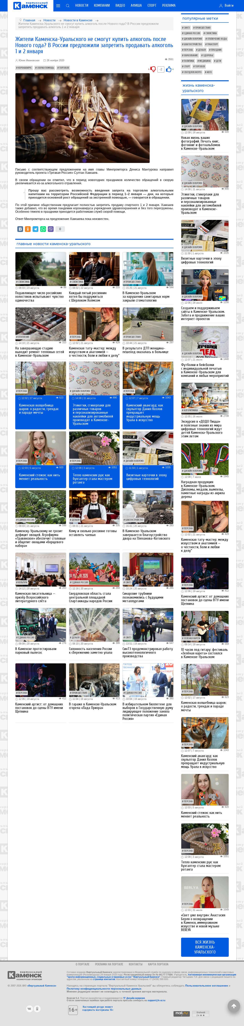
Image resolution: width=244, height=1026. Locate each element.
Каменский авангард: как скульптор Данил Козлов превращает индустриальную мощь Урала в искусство (203, 761)
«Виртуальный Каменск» (41, 985)
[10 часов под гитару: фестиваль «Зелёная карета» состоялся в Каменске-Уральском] (205, 626)
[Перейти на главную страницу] (30, 5)
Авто (209, 72)
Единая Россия (26, 520)
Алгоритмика (191, 410)
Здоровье (208, 55)
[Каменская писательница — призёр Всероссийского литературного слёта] (40, 569)
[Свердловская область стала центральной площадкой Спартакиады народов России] (94, 569)
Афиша (136, 5)
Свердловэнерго (192, 72)
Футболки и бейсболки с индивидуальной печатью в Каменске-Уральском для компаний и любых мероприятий (205, 370)
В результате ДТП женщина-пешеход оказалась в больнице (146, 350)
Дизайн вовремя (81, 391)
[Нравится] (169, 69)
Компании (102, 5)
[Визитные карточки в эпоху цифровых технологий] (148, 448)
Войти (228, 5)
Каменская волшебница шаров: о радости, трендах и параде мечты (39, 409)
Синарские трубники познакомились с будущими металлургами (143, 597)
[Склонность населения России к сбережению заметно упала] (94, 624)
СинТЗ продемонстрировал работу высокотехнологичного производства (148, 652)
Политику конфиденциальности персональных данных (104, 988)
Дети (218, 61)
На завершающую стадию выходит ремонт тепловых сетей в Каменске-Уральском (39, 352)
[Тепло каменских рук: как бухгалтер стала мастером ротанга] (94, 448)
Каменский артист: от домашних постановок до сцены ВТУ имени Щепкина (39, 708)
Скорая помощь (45, 68)
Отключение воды (217, 39)
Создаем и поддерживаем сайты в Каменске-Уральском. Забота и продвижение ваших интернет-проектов (203, 313)
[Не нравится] (153, 69)
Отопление (23, 337)
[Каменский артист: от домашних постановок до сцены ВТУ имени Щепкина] (40, 680)
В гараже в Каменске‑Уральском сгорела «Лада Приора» (92, 706)
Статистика (23, 282)
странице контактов (104, 979)
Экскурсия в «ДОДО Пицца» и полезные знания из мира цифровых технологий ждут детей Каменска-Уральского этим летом (201, 428)
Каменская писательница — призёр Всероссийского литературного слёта (35, 597)
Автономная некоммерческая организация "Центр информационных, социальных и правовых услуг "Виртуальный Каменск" (151, 975)
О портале (82, 964)
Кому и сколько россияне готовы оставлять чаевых (93, 533)
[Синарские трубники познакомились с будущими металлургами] (148, 569)
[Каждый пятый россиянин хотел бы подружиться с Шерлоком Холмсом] (94, 268)
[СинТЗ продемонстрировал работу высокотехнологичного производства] (148, 624)
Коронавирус (25, 68)
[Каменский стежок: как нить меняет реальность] (40, 448)
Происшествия (133, 282)
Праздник (216, 50)
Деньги (75, 520)
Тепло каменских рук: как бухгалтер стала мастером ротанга (92, 478)
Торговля (64, 68)
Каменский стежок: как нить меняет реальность (39, 477)
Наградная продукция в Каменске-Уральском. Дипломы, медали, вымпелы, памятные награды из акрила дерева (203, 489)
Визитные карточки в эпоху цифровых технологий (146, 477)
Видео (120, 5)
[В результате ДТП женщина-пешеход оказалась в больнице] (148, 324)
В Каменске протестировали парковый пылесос (35, 651)
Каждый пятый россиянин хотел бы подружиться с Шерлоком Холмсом (88, 296)
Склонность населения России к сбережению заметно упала (90, 651)
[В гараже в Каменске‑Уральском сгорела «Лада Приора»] (94, 680)
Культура (22, 582)
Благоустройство (134, 520)
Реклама (169, 5)
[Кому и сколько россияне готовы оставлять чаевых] (94, 507)
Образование (191, 55)
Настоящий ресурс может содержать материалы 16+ (97, 1008)
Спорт (152, 5)
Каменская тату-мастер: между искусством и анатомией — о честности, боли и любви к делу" (94, 352)
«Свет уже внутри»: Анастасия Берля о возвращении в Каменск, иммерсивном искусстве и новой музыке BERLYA (203, 922)
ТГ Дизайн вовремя (134, 998)
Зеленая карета (192, 638)
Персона (76, 337)
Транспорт (212, 44)
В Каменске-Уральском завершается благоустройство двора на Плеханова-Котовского (146, 534)
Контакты (135, 964)
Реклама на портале (109, 964)
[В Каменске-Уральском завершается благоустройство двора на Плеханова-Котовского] (148, 507)
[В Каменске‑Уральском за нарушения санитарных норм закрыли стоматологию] (148, 268)
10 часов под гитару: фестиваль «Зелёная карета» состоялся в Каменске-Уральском (204, 653)
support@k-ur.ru (156, 1000)
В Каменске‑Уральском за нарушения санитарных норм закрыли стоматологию (146, 296)
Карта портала (158, 964)
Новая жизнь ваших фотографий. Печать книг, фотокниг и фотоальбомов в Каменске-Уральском (200, 143)
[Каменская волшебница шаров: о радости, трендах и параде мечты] (40, 378)
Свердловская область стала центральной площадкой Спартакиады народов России (90, 597)
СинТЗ (128, 582)
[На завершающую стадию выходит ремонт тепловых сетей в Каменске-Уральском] (40, 324)
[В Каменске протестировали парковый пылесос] (40, 624)
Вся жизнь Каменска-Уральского (205, 947)
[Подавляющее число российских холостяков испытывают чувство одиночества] (40, 268)
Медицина (205, 61)
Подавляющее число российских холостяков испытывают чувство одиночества (39, 296)
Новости (81, 5)
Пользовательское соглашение (206, 985)
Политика (189, 61)
